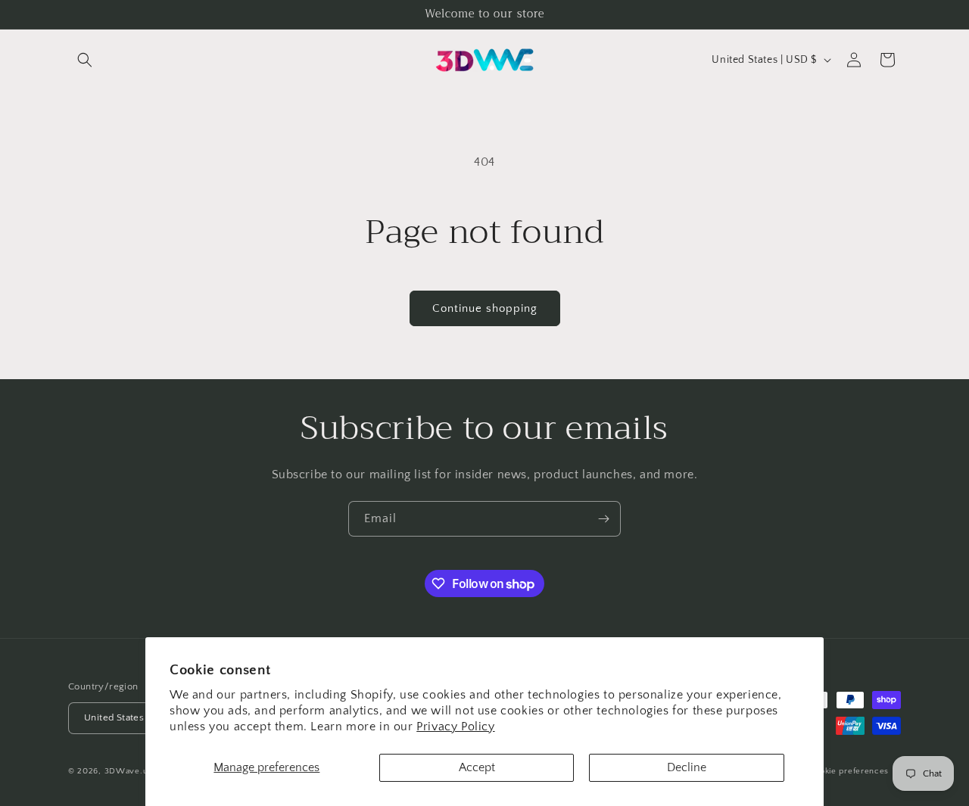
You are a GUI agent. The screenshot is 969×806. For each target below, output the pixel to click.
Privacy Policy (455, 726)
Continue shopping (484, 308)
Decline (686, 767)
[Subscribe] (603, 519)
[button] (84, 59)
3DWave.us (128, 771)
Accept (477, 767)
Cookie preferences (849, 771)
